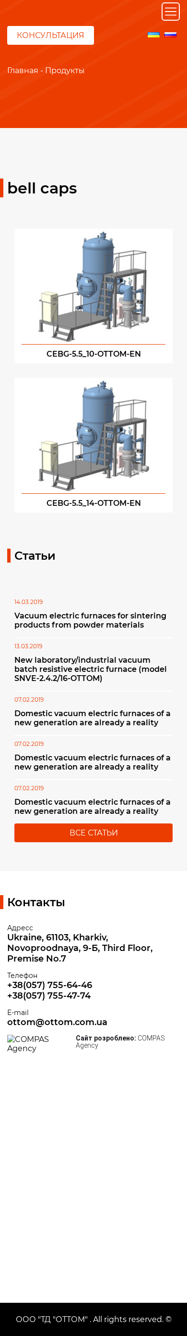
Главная (22, 70)
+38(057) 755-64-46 (49, 985)
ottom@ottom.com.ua (57, 1022)
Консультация (50, 35)
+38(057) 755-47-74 (49, 995)
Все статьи (94, 832)
